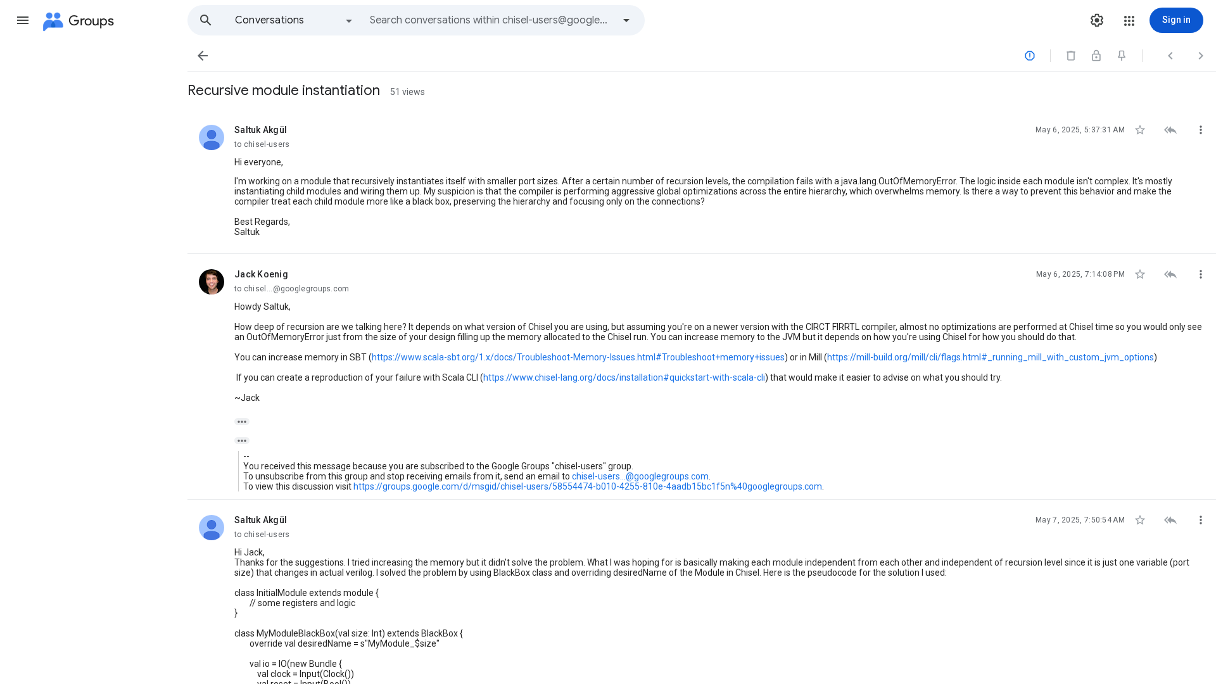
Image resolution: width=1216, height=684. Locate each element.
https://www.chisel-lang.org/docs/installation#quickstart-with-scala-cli (624, 377)
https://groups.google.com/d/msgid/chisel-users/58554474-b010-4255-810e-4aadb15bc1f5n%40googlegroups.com (587, 486)
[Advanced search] (626, 20)
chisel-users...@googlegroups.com (640, 476)
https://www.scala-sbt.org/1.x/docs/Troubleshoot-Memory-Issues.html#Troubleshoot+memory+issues (578, 357)
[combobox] (491, 20)
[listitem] (701, 182)
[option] (294, 20)
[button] (23, 20)
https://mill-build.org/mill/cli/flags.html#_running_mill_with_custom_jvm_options (990, 357)
